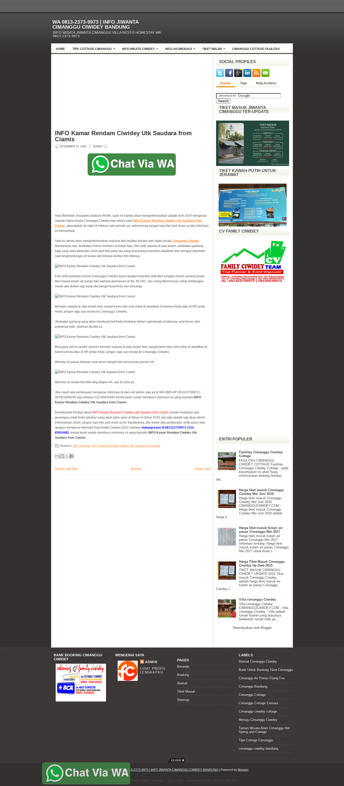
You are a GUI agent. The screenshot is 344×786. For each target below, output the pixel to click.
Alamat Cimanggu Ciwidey (258, 661)
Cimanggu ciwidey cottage (258, 711)
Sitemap (183, 700)
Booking (183, 675)
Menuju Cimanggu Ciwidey (258, 720)
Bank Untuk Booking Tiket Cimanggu (266, 670)
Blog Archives (266, 83)
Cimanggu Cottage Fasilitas (256, 49)
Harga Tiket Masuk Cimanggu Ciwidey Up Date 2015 (262, 563)
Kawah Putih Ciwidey (226, 780)
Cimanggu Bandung (253, 686)
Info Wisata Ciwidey (140, 49)
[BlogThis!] (61, 456)
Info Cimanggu (81, 445)
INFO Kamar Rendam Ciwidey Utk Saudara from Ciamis (123, 136)
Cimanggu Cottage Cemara (258, 703)
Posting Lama (202, 468)
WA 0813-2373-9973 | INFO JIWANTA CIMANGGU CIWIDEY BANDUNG (95, 24)
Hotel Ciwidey (176, 780)
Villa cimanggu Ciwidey (257, 599)
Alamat (182, 683)
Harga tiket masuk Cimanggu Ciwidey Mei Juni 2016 (261, 492)
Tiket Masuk (186, 691)
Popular (225, 83)
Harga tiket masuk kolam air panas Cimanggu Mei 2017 (261, 530)
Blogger (266, 628)
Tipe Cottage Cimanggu (94, 49)
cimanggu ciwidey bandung (258, 748)
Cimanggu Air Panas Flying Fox (262, 678)
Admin (151, 662)
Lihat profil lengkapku (153, 670)
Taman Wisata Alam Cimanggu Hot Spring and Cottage (264, 730)
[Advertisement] (234, 27)
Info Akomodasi (180, 49)
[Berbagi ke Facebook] (71, 456)
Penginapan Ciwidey (199, 780)
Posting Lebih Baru (66, 468)
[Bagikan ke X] (66, 456)
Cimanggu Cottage (252, 695)
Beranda (136, 468)
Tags (243, 83)
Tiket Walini (213, 49)
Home (60, 49)
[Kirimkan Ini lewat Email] (57, 456)
